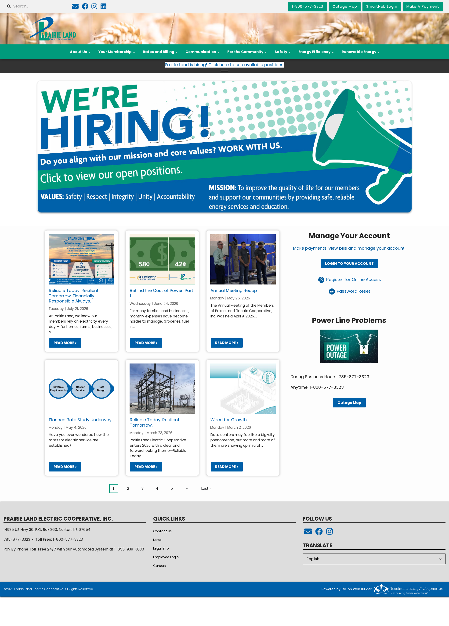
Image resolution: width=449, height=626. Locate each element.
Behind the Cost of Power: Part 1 (161, 293)
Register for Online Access (353, 279)
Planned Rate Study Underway (80, 420)
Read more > (65, 342)
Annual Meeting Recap (233, 290)
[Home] (53, 28)
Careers (159, 565)
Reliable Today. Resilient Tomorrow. (154, 422)
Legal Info (161, 548)
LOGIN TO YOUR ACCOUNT (349, 263)
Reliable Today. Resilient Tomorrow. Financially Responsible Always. (73, 296)
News (157, 539)
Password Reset (353, 291)
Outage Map (349, 402)
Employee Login (166, 557)
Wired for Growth (228, 420)
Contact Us (162, 531)
